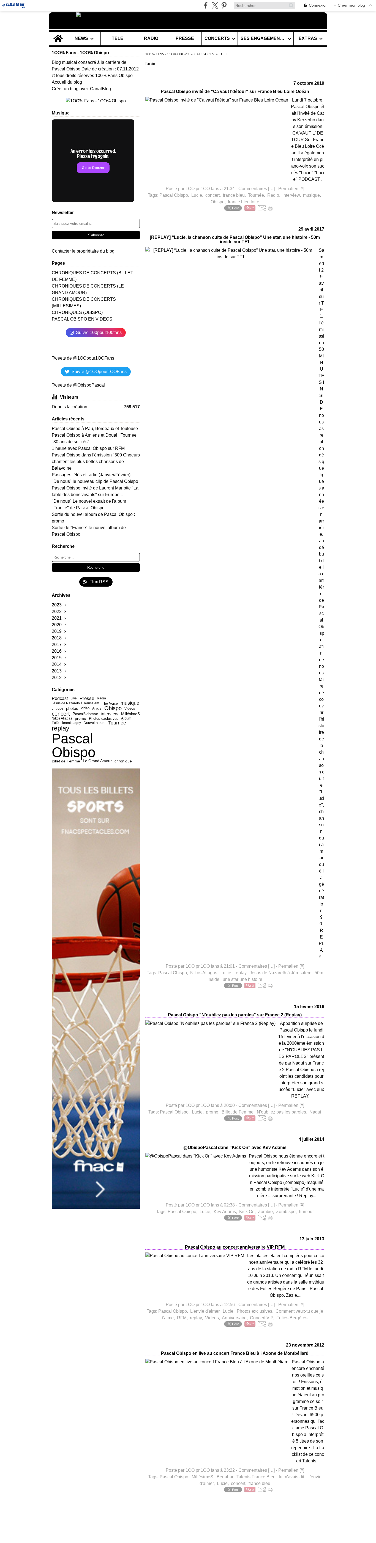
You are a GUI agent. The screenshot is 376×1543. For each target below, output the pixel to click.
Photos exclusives (103, 718)
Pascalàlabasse (85, 714)
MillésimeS (130, 714)
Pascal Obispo (74, 745)
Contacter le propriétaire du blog (83, 251)
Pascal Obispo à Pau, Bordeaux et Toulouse (95, 428)
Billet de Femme (66, 761)
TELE (117, 38)
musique (130, 703)
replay (60, 728)
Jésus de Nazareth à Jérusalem (75, 703)
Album (126, 718)
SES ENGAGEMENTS (263, 38)
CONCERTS (217, 38)
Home (58, 34)
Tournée (117, 722)
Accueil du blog (67, 82)
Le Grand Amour (97, 761)
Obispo (113, 708)
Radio (101, 698)
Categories (204, 54)
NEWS (81, 38)
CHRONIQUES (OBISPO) (77, 312)
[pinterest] (223, 5)
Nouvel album (94, 722)
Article (97, 708)
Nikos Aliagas (62, 718)
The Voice (110, 703)
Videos (129, 708)
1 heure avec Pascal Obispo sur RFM (88, 448)
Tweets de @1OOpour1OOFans (83, 358)
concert (61, 714)
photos (72, 708)
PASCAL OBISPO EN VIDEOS (82, 319)
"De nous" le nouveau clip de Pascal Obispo (95, 481)
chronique (123, 761)
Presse (87, 698)
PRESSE (185, 38)
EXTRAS (308, 38)
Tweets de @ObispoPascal (78, 385)
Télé (55, 723)
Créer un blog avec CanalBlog (81, 88)
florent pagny (71, 722)
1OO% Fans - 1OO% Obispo (167, 54)
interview (109, 714)
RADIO (151, 38)
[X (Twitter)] (214, 5)
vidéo (85, 708)
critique (57, 708)
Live (73, 698)
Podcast (60, 698)
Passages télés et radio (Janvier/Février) (91, 474)
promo (80, 719)
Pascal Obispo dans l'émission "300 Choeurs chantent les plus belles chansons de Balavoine (96, 461)
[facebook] (205, 5)
